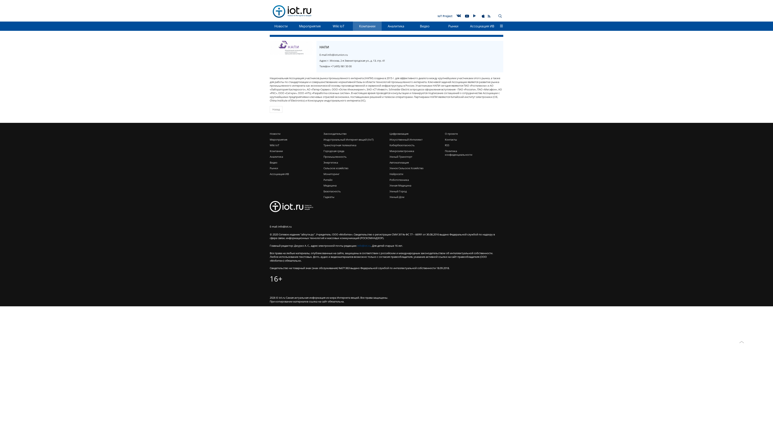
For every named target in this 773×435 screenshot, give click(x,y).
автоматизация (399, 162)
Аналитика (396, 26)
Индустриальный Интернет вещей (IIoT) (348, 139)
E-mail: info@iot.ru (281, 226)
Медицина (330, 185)
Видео (425, 26)
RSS (447, 145)
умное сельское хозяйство (407, 168)
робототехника (399, 180)
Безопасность (332, 191)
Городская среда (333, 151)
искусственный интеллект (406, 139)
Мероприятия (310, 26)
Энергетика (330, 162)
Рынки (453, 26)
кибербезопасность (402, 145)
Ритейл (327, 180)
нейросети (396, 174)
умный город (398, 191)
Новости (281, 26)
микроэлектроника (402, 151)
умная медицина (400, 185)
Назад (276, 109)
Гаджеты (328, 197)
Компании (367, 26)
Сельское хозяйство (335, 168)
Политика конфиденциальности (457, 153)
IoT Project (445, 16)
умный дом (397, 197)
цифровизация (399, 134)
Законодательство (335, 134)
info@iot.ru (364, 246)
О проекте (451, 134)
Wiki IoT (338, 26)
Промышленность (335, 156)
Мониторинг (331, 174)
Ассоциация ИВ (482, 26)
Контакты (451, 139)
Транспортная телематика (339, 145)
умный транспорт (401, 156)
